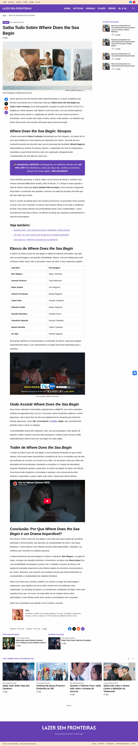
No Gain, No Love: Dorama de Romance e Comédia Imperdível (41, 235)
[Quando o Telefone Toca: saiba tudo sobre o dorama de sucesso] (86, 671)
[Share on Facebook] (6, 99)
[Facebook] (130, 2)
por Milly (118, 35)
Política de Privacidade (122, 743)
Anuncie (94, 743)
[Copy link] (6, 112)
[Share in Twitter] (6, 104)
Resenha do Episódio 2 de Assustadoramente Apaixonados (123, 65)
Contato (133, 743)
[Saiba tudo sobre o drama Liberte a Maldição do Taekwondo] (119, 671)
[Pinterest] (134, 2)
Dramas (5, 22)
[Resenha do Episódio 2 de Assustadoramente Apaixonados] (106, 66)
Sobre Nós (101, 743)
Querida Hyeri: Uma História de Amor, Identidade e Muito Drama (42, 230)
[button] (133, 8)
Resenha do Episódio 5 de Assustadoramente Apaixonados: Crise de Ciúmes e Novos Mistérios (123, 29)
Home (4, 15)
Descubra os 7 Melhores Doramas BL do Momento (36, 240)
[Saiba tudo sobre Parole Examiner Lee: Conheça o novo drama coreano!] (9, 643)
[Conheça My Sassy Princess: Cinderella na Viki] (52, 671)
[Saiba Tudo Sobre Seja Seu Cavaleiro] (54, 643)
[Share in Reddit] (6, 108)
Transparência (110, 743)
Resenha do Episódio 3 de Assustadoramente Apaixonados (123, 55)
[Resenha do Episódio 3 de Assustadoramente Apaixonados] (106, 56)
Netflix (54, 421)
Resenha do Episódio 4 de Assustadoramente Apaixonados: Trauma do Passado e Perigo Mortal (123, 43)
